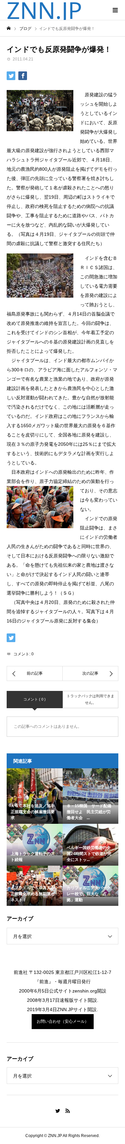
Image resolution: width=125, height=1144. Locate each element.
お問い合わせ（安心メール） (63, 1021)
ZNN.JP (44, 10)
